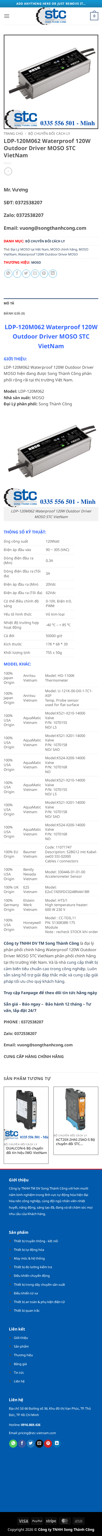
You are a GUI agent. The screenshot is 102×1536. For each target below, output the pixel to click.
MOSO (36, 262)
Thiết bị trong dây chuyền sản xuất (39, 1284)
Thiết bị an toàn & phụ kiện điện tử (39, 1302)
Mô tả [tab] (9, 303)
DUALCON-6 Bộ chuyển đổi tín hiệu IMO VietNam (26, 1150)
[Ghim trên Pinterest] (44, 274)
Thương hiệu (23, 1355)
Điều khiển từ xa (26, 1293)
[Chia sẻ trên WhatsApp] (8, 274)
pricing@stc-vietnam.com (37, 1433)
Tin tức (19, 1372)
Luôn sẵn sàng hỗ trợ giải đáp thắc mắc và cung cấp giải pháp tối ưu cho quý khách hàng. (51, 975)
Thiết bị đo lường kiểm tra (33, 1267)
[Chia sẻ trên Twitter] (26, 274)
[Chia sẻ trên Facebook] (17, 274)
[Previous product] (8, 171)
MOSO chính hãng (63, 249)
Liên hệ (19, 1381)
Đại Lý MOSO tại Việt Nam (30, 249)
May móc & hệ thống (29, 1258)
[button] (7, 16)
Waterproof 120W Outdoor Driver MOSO (48, 254)
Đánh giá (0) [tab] (14, 313)
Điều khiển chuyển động (32, 1275)
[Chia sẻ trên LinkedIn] (53, 274)
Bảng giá (20, 1364)
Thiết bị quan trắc (27, 1310)
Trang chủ (13, 133)
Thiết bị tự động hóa (29, 1249)
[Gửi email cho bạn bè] (35, 274)
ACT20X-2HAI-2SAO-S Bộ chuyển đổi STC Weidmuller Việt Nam (75, 1141)
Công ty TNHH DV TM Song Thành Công (41, 943)
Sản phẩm (21, 1346)
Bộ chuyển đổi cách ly (49, 133)
